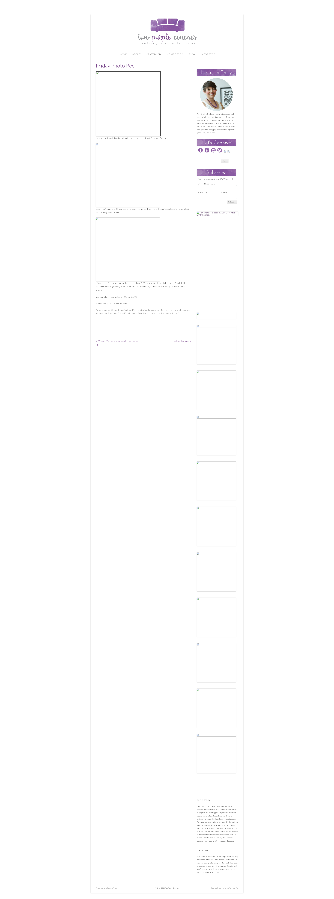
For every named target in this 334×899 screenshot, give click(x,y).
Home (123, 54)
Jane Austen (108, 313)
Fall (162, 310)
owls (115, 313)
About (136, 54)
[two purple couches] (167, 31)
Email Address (207, 184)
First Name (202, 192)
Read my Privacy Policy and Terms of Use (224, 888)
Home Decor (175, 54)
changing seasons (154, 310)
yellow (161, 313)
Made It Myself (119, 310)
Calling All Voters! (182, 341)
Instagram (99, 313)
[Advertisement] (216, 261)
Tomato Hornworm (144, 313)
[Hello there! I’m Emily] (216, 94)
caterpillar (143, 310)
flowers (167, 310)
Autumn (136, 310)
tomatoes (155, 313)
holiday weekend (184, 310)
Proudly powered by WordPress (106, 888)
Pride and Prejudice (125, 313)
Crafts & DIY (153, 54)
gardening (174, 310)
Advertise (208, 54)
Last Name (223, 192)
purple (134, 313)
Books (192, 54)
